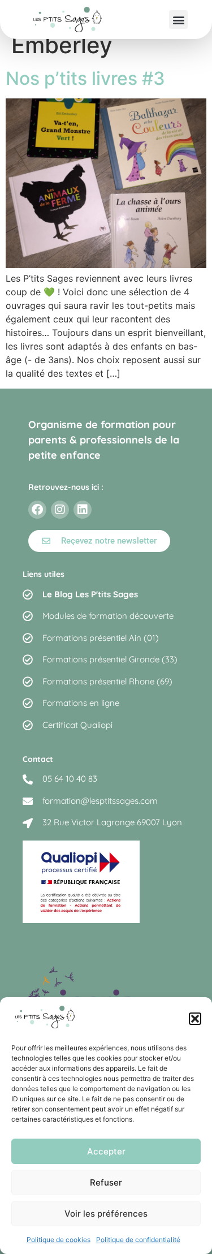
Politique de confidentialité (138, 1239)
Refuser (106, 1182)
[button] (195, 1018)
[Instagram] (60, 510)
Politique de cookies (58, 1239)
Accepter (106, 1151)
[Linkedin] (82, 510)
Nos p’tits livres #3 (85, 78)
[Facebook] (37, 510)
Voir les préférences (106, 1213)
